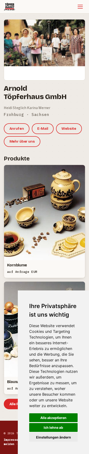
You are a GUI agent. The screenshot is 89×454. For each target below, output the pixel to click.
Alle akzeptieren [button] (53, 418)
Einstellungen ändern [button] (53, 437)
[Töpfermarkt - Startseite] (9, 7)
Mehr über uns (22, 141)
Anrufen (16, 128)
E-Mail (42, 128)
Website (68, 128)
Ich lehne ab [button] (53, 427)
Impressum (12, 439)
